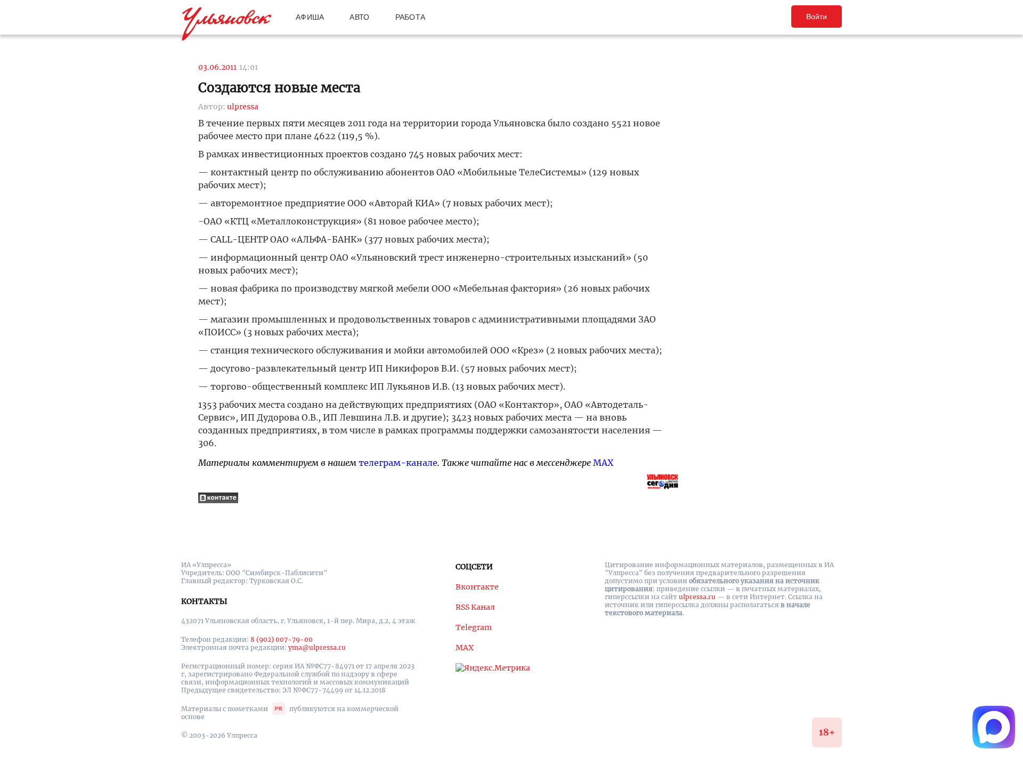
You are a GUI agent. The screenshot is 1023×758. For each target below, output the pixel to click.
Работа (410, 17)
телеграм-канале (398, 462)
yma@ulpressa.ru (317, 647)
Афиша (310, 17)
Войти (816, 16)
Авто (359, 17)
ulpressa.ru (697, 597)
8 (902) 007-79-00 (281, 639)
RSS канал (475, 607)
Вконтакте (477, 587)
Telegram (474, 627)
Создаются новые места (279, 87)
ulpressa (242, 106)
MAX (603, 462)
